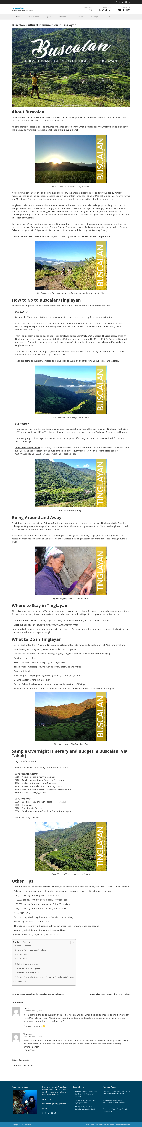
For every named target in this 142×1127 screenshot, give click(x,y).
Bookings (94, 17)
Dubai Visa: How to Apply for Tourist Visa (109, 994)
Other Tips (22, 981)
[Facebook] (116, 2)
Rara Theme (110, 1125)
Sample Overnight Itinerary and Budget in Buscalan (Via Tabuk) (45, 977)
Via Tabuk (24, 954)
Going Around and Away (27, 964)
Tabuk (55, 129)
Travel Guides (33, 17)
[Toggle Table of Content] (71, 942)
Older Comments (21, 1060)
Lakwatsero (19, 8)
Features (79, 17)
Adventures (63, 17)
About (108, 17)
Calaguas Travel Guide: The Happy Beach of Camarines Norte (116, 1092)
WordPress (126, 1125)
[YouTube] (126, 2)
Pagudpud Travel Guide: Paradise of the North (116, 1110)
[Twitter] (122, 2)
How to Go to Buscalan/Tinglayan (32, 950)
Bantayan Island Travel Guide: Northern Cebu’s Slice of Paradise (86, 1094)
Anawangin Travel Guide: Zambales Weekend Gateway (114, 1101)
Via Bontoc (24, 958)
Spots (48, 17)
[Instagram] (119, 2)
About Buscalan (24, 945)
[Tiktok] (129, 2)
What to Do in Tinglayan (28, 972)
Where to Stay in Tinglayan (29, 968)
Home (17, 17)
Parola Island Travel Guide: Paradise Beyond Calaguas (38, 994)
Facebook (67, 453)
